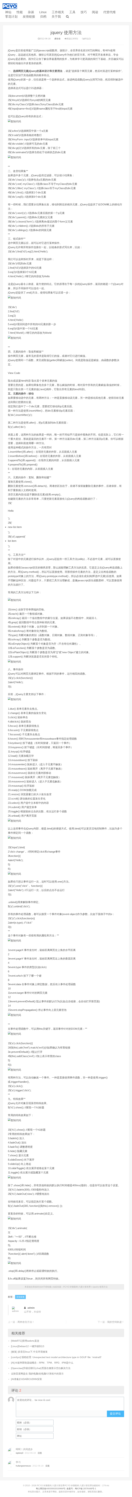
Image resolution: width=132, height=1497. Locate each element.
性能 (19, 12)
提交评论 (115, 1413)
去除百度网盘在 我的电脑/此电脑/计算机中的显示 (37, 1373)
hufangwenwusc (23, 1466)
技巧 (84, 12)
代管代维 (109, 12)
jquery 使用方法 (66, 32)
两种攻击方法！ (26, 1322)
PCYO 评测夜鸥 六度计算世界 (77, 1287)
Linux (43, 12)
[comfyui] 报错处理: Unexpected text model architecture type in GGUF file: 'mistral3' (56, 1357)
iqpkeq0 (19, 1453)
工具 (72, 12)
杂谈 (31, 12)
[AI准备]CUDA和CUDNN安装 (26, 1379)
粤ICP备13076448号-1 (85, 1488)
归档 (43, 16)
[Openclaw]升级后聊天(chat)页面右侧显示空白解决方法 (40, 1368)
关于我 (56, 16)
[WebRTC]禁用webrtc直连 (25, 1340)
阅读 (95, 12)
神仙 (8, 12)
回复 (40, 1453)
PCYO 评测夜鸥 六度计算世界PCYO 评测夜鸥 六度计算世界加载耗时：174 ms (73, 1485)
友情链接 (29, 16)
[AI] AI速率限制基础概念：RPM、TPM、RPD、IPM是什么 (42, 1362)
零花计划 (11, 16)
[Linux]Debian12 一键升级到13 (27, 1346)
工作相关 (58, 12)
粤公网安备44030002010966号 (50, 1488)
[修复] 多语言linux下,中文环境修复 (29, 1351)
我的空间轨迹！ (115, 1322)
